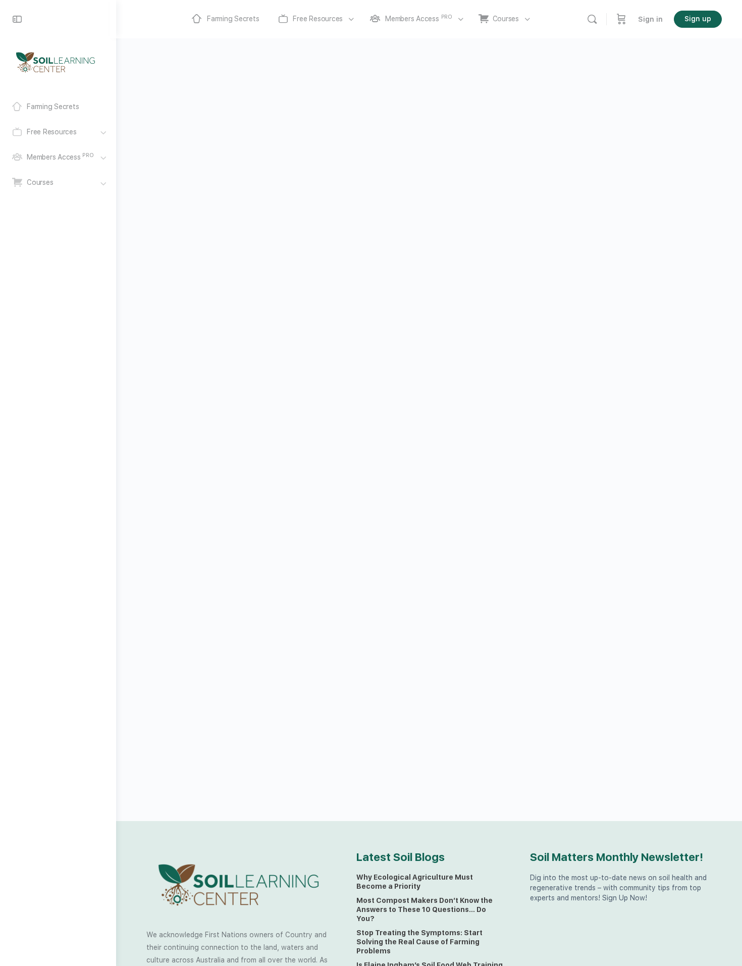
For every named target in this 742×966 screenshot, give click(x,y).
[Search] (592, 19)
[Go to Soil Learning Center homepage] (55, 61)
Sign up (697, 19)
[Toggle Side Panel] (17, 19)
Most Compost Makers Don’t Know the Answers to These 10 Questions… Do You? (424, 909)
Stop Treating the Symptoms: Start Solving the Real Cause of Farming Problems (419, 942)
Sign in (650, 19)
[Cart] (621, 19)
